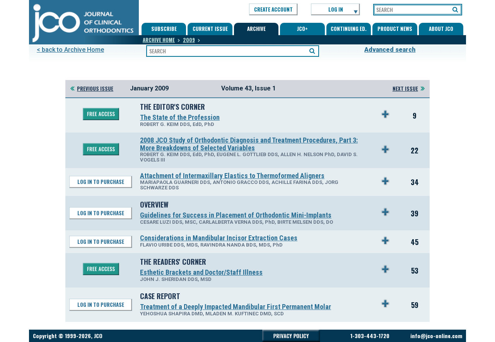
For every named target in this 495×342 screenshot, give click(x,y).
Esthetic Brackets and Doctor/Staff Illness (201, 272)
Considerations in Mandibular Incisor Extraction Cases (218, 238)
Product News (394, 28)
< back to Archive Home (70, 49)
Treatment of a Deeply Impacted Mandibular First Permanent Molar (235, 307)
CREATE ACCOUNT (273, 9)
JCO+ (302, 28)
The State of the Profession (180, 117)
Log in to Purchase (100, 181)
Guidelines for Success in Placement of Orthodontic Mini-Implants (235, 215)
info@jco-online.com (436, 336)
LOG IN (335, 9)
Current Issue (210, 28)
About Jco (441, 28)
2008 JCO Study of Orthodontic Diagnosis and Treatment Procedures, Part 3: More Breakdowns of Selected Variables (249, 144)
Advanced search (389, 49)
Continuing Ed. (349, 28)
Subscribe (164, 28)
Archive (256, 28)
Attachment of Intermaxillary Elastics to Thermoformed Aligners (232, 176)
